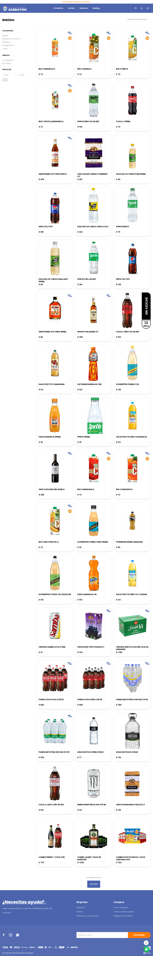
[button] (136, 8)
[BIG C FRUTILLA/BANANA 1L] (55, 100)
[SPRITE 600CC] (132, 205)
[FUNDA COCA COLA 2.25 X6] (55, 678)
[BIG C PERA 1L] (132, 48)
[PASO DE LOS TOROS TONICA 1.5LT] (94, 205)
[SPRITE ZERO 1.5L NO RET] (94, 100)
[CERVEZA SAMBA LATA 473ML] (55, 626)
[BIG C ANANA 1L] (94, 48)
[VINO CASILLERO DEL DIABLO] (55, 468)
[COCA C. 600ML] (132, 100)
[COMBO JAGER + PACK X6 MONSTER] (94, 836)
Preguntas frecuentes (123, 916)
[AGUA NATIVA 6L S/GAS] (132, 731)
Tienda (79, 912)
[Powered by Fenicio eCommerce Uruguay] (147, 953)
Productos (58, 8)
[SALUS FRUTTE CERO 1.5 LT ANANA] (132, 573)
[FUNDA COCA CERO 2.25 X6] (94, 678)
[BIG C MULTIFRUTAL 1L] (55, 521)
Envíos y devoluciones (124, 912)
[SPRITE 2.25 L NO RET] (94, 258)
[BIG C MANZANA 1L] (94, 468)
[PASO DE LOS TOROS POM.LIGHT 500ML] (55, 258)
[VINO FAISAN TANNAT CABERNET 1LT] (94, 153)
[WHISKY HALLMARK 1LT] (94, 310)
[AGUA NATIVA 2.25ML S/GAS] (94, 731)
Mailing (96, 8)
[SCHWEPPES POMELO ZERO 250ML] (94, 521)
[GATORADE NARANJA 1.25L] (94, 363)
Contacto (6, 912)
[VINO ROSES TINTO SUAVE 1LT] (94, 626)
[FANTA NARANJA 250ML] (55, 415)
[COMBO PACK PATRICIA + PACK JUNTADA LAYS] (132, 836)
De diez (71, 8)
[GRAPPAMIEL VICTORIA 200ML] (55, 310)
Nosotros (83, 8)
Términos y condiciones (87, 916)
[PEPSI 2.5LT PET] (55, 205)
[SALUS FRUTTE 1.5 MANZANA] (55, 363)
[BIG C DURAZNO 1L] (132, 468)
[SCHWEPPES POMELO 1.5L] (132, 363)
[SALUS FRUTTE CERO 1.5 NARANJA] (132, 415)
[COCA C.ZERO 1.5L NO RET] (132, 310)
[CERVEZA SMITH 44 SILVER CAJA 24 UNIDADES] (132, 626)
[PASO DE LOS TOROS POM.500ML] (132, 153)
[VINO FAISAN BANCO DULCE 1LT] (132, 783)
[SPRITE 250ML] (94, 415)
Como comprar (121, 907)
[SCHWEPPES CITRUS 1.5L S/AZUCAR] (55, 573)
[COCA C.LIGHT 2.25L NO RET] (55, 783)
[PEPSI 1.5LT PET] (132, 258)
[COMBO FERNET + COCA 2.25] (55, 836)
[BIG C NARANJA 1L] (55, 48)
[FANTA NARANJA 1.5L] (94, 573)
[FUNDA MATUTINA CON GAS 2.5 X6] (132, 678)
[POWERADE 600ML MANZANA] (132, 521)
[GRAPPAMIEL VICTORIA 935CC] (55, 153)
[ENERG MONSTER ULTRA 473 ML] (94, 783)
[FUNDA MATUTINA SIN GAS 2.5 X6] (55, 731)
